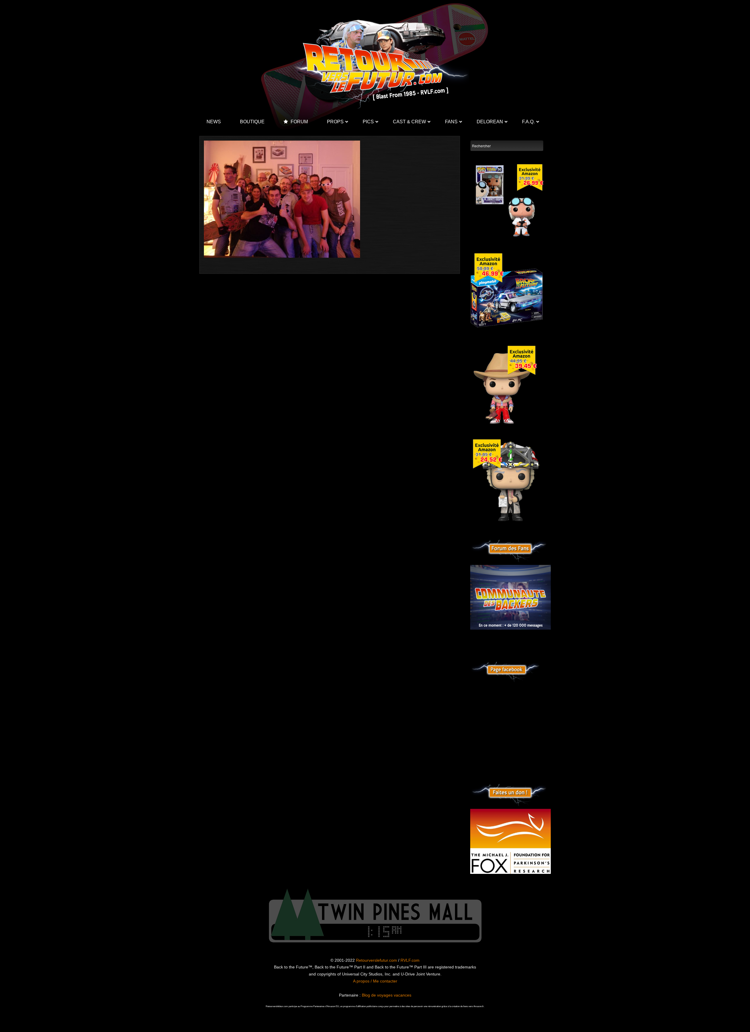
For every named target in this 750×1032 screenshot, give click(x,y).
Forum (298, 121)
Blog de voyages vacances (386, 995)
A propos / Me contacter (375, 981)
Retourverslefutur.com (376, 960)
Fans (451, 121)
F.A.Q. (528, 121)
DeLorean (490, 121)
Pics (368, 121)
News (214, 121)
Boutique (252, 121)
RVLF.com (410, 960)
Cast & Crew (409, 121)
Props (335, 121)
